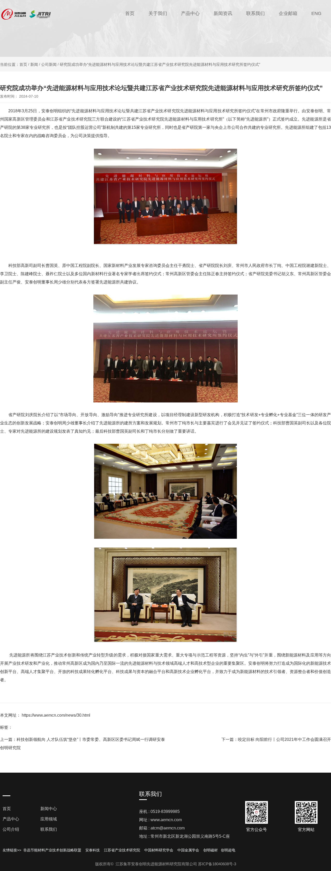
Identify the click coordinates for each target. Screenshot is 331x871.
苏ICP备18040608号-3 (217, 864)
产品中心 (190, 13)
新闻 (34, 64)
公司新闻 (49, 64)
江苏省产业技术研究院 (122, 850)
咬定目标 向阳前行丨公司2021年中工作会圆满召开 (284, 739)
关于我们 (157, 13)
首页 (129, 13)
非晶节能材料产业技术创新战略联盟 (51, 850)
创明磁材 (210, 850)
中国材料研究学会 (158, 850)
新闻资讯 (223, 13)
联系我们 (255, 13)
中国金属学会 (188, 850)
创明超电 (228, 850)
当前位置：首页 (14, 64)
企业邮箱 (288, 13)
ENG (316, 13)
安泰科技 (92, 850)
